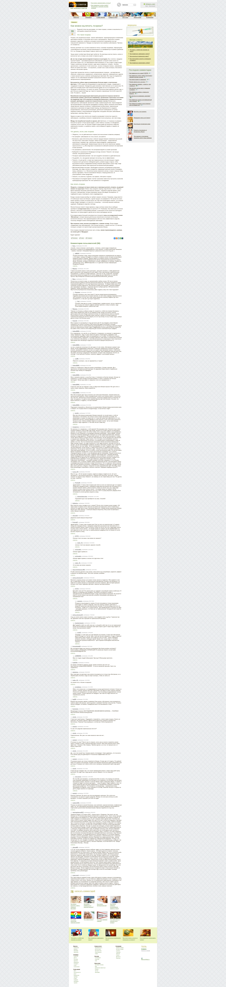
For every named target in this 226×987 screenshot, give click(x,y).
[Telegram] (118, 238)
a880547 (77, 253)
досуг (75, 973)
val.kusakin (78, 549)
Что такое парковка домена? (102, 920)
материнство (98, 950)
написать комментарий (85, 891)
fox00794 (75, 662)
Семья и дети (113, 17)
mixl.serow (78, 776)
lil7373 (77, 536)
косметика (76, 947)
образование (98, 952)
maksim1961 (76, 803)
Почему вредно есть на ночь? (137, 82)
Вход (146, 6)
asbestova (75, 672)
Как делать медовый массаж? (102, 904)
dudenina (75, 503)
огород (96, 969)
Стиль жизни (101, 17)
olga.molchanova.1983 (79, 569)
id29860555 (78, 656)
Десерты (118, 956)
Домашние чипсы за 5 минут (142, 117)
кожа (82, 238)
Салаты (118, 950)
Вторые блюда (119, 949)
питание (76, 959)
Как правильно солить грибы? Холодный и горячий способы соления (99, 7)
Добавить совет (150, 4)
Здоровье (88, 17)
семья (96, 953)
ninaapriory (76, 427)
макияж (75, 949)
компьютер (76, 975)
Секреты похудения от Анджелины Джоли (140, 130)
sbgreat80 (75, 847)
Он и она (125, 17)
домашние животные (100, 967)
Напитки (118, 958)
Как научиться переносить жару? (139, 56)
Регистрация (152, 6)
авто (75, 970)
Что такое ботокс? (88, 919)
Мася (74, 279)
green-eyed (76, 875)
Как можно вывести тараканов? (137, 79)
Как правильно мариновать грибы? (140, 63)
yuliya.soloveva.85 (78, 577)
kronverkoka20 (77, 646)
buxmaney (75, 709)
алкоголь (76, 956)
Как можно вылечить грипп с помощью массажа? (75, 906)
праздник (76, 981)
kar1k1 (77, 413)
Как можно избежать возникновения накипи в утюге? (114, 906)
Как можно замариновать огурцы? (101, 3)
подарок (76, 979)
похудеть (76, 963)
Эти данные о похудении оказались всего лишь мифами (143, 137)
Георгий (75, 320)
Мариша (75, 309)
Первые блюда (120, 947)
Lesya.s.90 (75, 471)
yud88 (76, 358)
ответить (75, 266)
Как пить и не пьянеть (140, 111)
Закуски (118, 953)
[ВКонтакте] (114, 238)
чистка (96, 970)
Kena (74, 246)
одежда (76, 976)
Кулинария (149, 17)
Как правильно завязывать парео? (140, 53)
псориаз (89, 238)
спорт (75, 965)
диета (75, 957)
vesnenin (79, 601)
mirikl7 (79, 632)
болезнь (75, 238)
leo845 (74, 699)
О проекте (143, 949)
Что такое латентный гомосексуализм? (75, 921)
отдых (75, 978)
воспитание (98, 949)
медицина (74, 22)
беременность (98, 947)
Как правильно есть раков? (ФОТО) (139, 73)
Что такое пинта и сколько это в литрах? (115, 921)
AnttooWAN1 (76, 331)
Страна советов (78, 4)
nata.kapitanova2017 (78, 812)
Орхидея (77, 292)
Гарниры (118, 952)
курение (76, 960)
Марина (75, 268)
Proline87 (77, 482)
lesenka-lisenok (79, 623)
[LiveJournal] (122, 238)
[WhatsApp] (120, 238)
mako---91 (80, 542)
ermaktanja (78, 687)
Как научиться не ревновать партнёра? (139, 96)
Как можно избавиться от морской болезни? (88, 905)
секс (96, 960)
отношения (98, 957)
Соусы (117, 955)
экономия (97, 972)
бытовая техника (99, 964)
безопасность (77, 972)
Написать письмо (145, 950)
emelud (75, 726)
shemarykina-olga (82, 496)
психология (76, 966)
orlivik (74, 717)
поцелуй (97, 959)
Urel (78, 301)
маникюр (76, 950)
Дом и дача (137, 17)
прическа (76, 952)
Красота (76, 17)
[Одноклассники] (116, 238)
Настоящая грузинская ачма (142, 124)
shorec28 (75, 515)
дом (96, 966)
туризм (75, 982)
